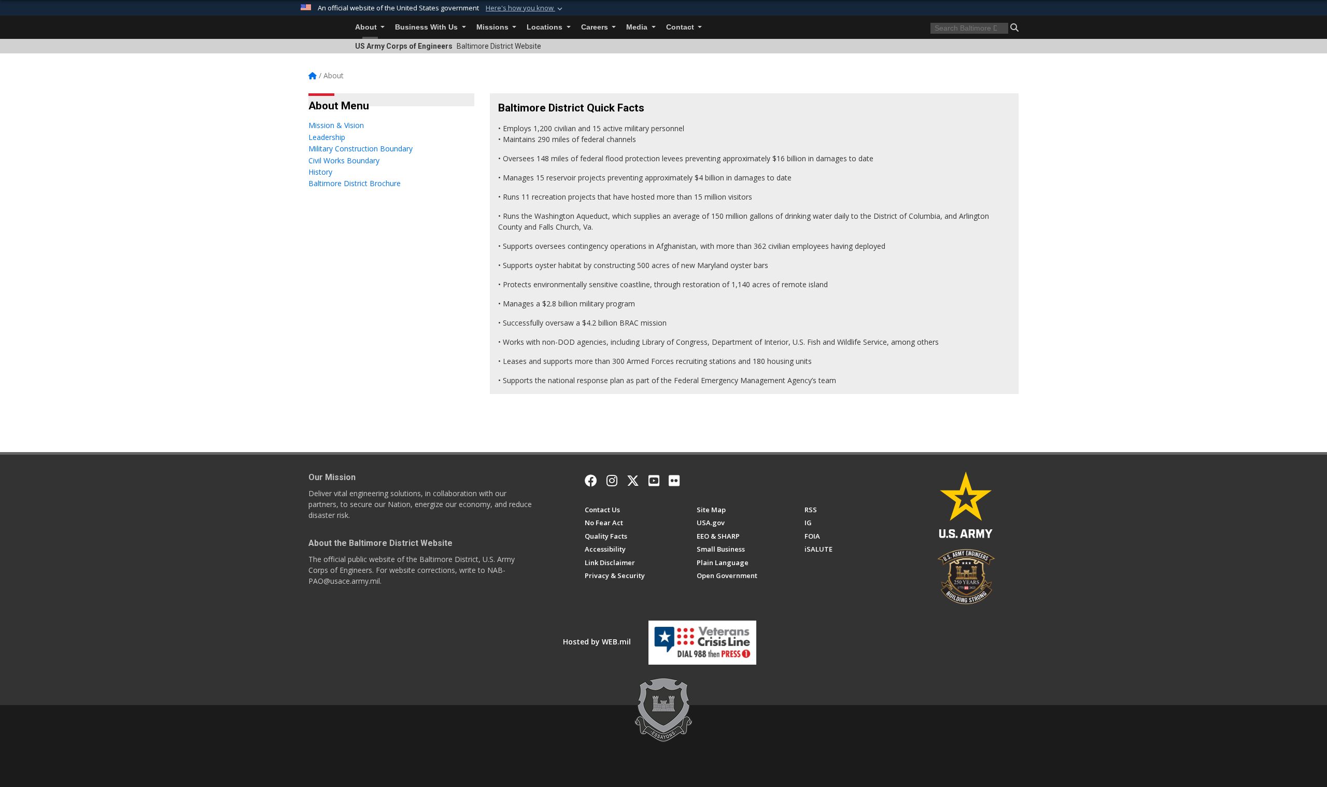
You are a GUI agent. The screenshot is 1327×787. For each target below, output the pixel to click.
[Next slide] (466, 354)
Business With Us (427, 27)
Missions (493, 27)
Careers (595, 27)
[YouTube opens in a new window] (653, 480)
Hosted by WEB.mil (597, 642)
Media (638, 27)
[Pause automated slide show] (319, 354)
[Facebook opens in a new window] (591, 480)
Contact (681, 27)
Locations (545, 27)
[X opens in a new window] (633, 480)
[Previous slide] (339, 354)
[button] (525, 8)
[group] (394, 276)
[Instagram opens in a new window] (611, 480)
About (367, 27)
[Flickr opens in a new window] (674, 480)
